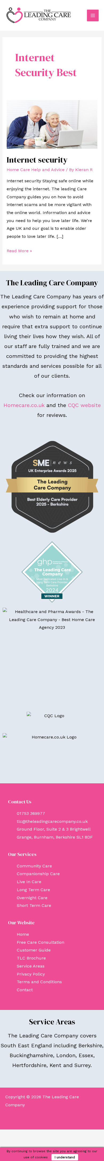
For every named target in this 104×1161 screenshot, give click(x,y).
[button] (52, 1119)
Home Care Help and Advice (36, 169)
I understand (65, 1157)
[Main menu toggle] (93, 15)
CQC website (84, 405)
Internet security (37, 159)
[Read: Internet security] (52, 124)
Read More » (19, 250)
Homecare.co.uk (24, 405)
